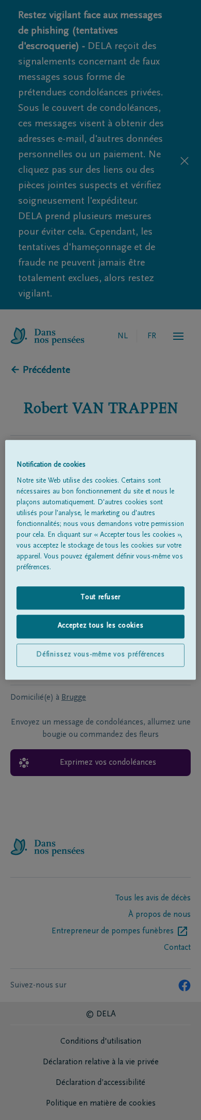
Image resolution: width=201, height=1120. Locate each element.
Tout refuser (100, 597)
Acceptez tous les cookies (101, 626)
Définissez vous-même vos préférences (100, 654)
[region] (100, 560)
